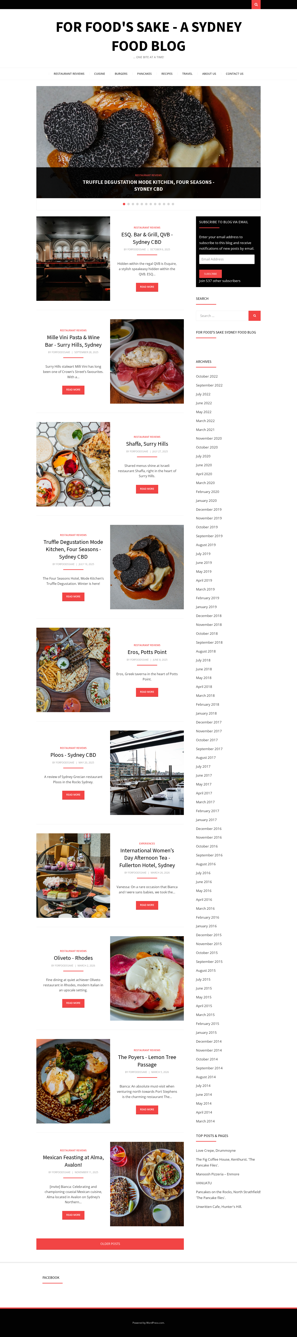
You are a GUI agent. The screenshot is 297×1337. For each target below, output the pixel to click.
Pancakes (144, 74)
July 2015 (203, 979)
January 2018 (206, 713)
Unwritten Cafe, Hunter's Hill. (219, 1206)
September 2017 (209, 748)
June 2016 (204, 881)
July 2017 (203, 766)
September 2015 (209, 961)
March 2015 (205, 1014)
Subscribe (210, 274)
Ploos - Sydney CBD (149, 188)
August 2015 (206, 970)
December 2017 (209, 722)
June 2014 (204, 1094)
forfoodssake (136, 249)
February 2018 (207, 704)
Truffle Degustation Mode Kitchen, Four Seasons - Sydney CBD (73, 549)
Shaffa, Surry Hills (147, 443)
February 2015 (207, 1023)
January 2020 (206, 500)
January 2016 (206, 926)
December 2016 (209, 828)
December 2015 (209, 935)
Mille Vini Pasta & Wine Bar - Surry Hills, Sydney (73, 341)
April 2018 (204, 686)
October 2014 (207, 1059)
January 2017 (206, 819)
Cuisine (99, 74)
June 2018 (204, 669)
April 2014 (204, 1112)
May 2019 (204, 571)
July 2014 (203, 1085)
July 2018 (203, 660)
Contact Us (234, 74)
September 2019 (209, 536)
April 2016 (204, 899)
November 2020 (209, 438)
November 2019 (209, 518)
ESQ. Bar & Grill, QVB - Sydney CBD (147, 238)
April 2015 (204, 1005)
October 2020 (207, 447)
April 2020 (204, 474)
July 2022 (203, 394)
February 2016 (207, 917)
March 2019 (205, 589)
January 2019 (206, 606)
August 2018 (206, 651)
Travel (187, 74)
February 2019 (207, 598)
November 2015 (209, 943)
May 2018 (204, 677)
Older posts (110, 1244)
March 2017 (205, 802)
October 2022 (207, 376)
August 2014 (206, 1077)
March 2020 (205, 482)
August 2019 (206, 544)
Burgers (121, 74)
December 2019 (209, 509)
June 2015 (204, 988)
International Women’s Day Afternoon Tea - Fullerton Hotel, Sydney (147, 858)
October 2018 (207, 633)
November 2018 (209, 624)
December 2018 (209, 615)
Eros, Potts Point (147, 652)
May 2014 (204, 1103)
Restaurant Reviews (69, 74)
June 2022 (204, 403)
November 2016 (209, 837)
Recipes (167, 74)
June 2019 (204, 562)
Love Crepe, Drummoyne (216, 1150)
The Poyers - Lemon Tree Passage (147, 1060)
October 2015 (207, 952)
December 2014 (209, 1041)
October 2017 (207, 740)
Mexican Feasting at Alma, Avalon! (73, 1161)
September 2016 (209, 855)
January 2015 (206, 1032)
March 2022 (205, 420)
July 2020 (203, 456)
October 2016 (207, 846)
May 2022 (204, 412)
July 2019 (203, 553)
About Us (209, 74)
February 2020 (207, 491)
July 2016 (203, 873)
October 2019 (207, 527)
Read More (147, 286)
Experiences (147, 843)
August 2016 (206, 864)
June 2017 (204, 775)
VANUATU (204, 1183)
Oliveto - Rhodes (73, 957)
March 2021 (205, 429)
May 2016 (204, 890)
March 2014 (205, 1121)
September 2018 (209, 642)
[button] (73, 258)
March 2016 (205, 908)
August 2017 (206, 757)
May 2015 (204, 997)
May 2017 (204, 784)
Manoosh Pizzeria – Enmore (217, 1174)
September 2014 (209, 1068)
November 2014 (209, 1050)
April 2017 (204, 793)
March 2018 (205, 695)
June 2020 (204, 465)
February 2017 (207, 811)
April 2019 (204, 580)
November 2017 (209, 731)
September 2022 (209, 385)
